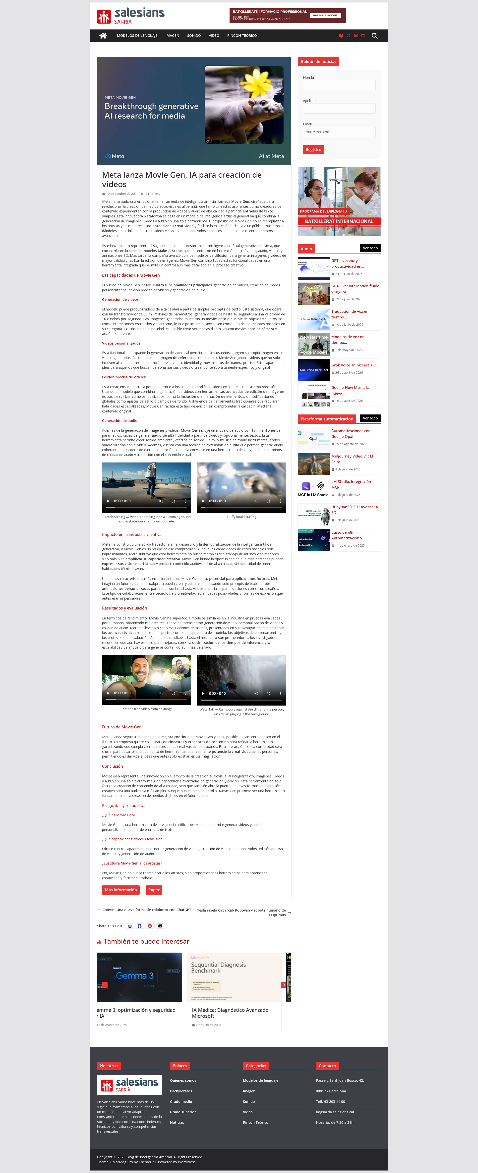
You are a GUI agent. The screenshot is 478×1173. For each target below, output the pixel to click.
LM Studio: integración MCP (351, 484)
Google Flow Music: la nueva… (350, 390)
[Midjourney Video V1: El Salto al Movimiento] (314, 464)
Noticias (177, 1122)
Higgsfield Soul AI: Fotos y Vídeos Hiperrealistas (244, 1013)
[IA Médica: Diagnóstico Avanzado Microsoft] (148, 955)
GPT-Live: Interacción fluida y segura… (355, 288)
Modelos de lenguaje (137, 35)
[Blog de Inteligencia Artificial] (103, 36)
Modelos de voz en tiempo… (347, 339)
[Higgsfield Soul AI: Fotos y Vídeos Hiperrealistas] (248, 955)
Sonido (194, 35)
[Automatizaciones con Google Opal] (314, 438)
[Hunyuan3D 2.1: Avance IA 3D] (314, 515)
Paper (154, 890)
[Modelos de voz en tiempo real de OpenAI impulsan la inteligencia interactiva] (314, 344)
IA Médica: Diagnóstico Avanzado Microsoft (144, 1013)
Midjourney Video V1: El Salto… (352, 459)
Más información (121, 890)
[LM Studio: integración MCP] (314, 489)
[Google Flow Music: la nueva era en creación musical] (314, 395)
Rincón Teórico (242, 35)
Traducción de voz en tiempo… (349, 314)
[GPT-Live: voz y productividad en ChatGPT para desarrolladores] (314, 268)
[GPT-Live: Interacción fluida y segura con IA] (314, 294)
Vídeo (214, 35)
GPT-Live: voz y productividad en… (347, 263)
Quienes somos (183, 1080)
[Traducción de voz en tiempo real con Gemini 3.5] (314, 319)
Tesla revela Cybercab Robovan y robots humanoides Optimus (241, 913)
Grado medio (181, 1101)
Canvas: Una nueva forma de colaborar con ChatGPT (147, 909)
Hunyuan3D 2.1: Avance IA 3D (354, 509)
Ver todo (370, 248)
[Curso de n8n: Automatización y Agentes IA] (314, 540)
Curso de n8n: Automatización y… (348, 535)
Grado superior (183, 1112)
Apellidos (310, 100)
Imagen (172, 35)
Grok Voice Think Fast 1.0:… (355, 364)
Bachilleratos (181, 1091)
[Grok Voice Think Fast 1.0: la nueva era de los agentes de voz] (314, 370)
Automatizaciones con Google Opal (350, 433)
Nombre (309, 77)
